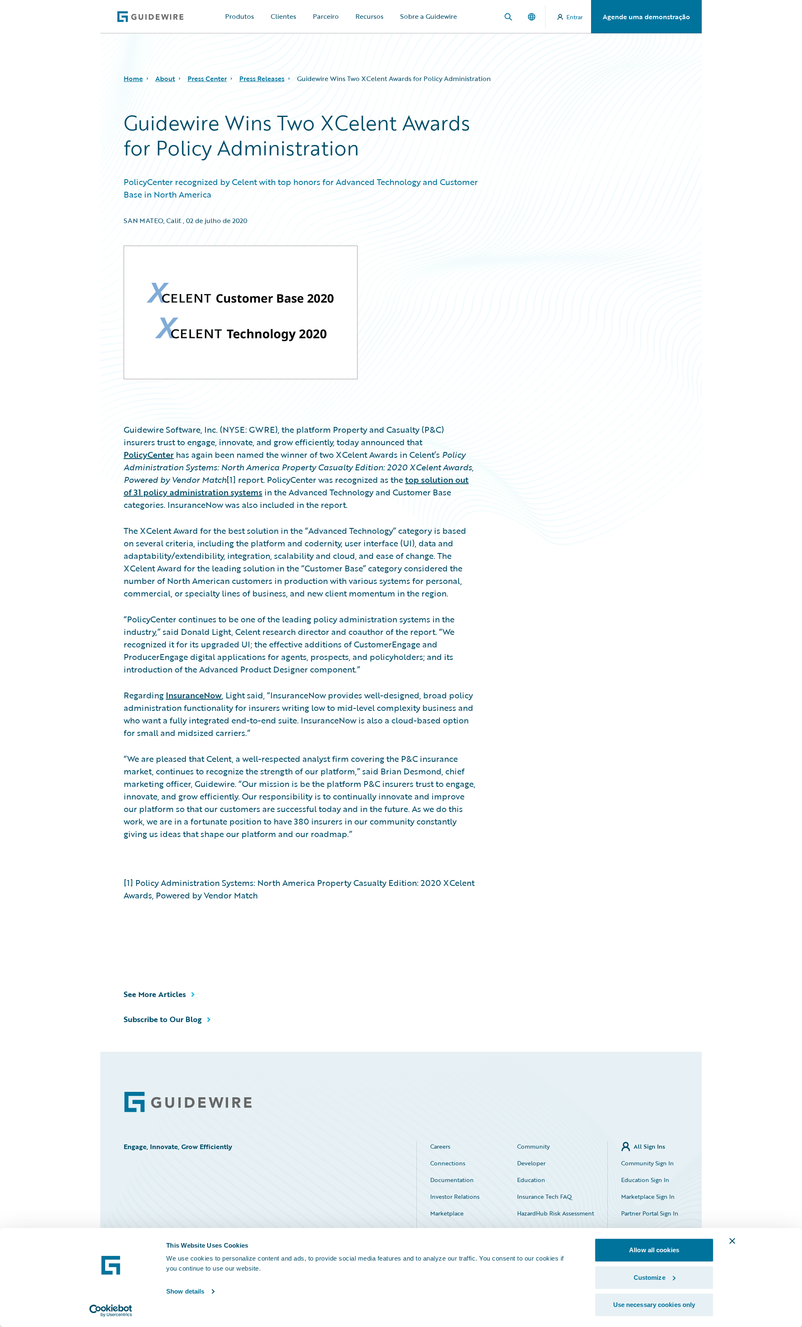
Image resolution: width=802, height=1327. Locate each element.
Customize (649, 1277)
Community (533, 1146)
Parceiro (326, 16)
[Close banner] (732, 1241)
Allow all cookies (654, 1249)
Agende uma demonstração (646, 17)
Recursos (369, 16)
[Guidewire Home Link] (188, 1102)
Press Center (207, 79)
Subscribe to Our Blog (163, 1019)
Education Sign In (645, 1179)
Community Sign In (647, 1163)
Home (133, 79)
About (165, 79)
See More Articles (155, 994)
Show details (185, 1291)
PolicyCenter (149, 454)
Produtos (239, 16)
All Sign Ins (649, 1146)
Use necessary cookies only (654, 1304)
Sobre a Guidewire (428, 16)
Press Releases (261, 79)
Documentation (452, 1179)
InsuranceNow (194, 695)
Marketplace (447, 1213)
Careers (440, 1146)
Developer (531, 1163)
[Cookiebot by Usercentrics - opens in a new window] (110, 1310)
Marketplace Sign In (648, 1196)
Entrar (574, 17)
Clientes (283, 16)
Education (531, 1179)
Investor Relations (455, 1196)
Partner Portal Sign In (649, 1213)
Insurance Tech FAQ (544, 1196)
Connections (447, 1163)
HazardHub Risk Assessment (555, 1213)
